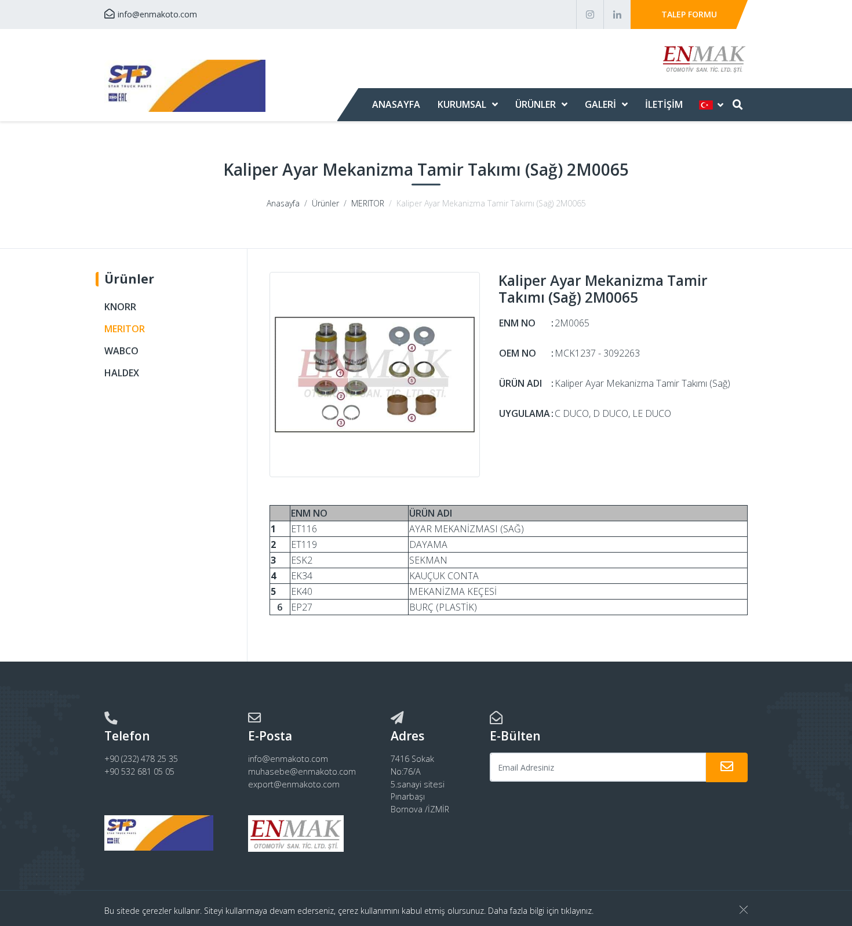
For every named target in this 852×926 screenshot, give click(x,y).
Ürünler (535, 104)
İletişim (664, 104)
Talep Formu (689, 14)
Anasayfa (396, 104)
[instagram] (589, 14)
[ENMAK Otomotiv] (184, 85)
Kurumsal (462, 104)
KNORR (120, 306)
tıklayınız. (577, 910)
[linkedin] (617, 14)
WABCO (121, 350)
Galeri (600, 104)
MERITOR (367, 203)
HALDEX (121, 372)
